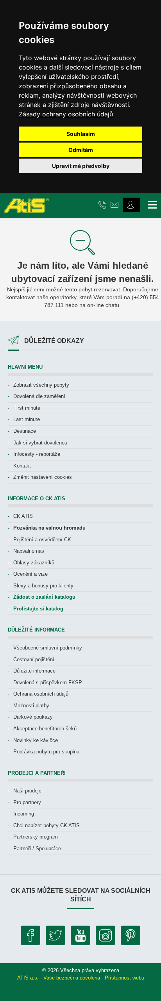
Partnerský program (35, 837)
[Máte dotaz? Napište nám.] (115, 204)
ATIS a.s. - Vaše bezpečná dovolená (58, 978)
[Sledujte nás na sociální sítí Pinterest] (130, 937)
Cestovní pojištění (33, 659)
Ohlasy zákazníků (33, 563)
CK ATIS (23, 516)
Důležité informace (34, 671)
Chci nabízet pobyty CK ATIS (46, 825)
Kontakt (22, 466)
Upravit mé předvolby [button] (80, 165)
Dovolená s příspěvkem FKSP (47, 682)
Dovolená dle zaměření (39, 396)
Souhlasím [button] (80, 133)
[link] (66, 114)
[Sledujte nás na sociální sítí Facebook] (30, 937)
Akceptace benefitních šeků (45, 729)
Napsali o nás (28, 551)
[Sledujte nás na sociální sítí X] (55, 937)
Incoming (23, 814)
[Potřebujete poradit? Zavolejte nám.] (103, 204)
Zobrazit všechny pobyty (41, 385)
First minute (26, 408)
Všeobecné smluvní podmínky (47, 648)
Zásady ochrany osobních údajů (66, 114)
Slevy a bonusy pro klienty (43, 586)
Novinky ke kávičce (35, 740)
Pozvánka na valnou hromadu (49, 528)
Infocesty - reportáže (36, 454)
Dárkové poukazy (33, 717)
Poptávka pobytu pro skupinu (46, 752)
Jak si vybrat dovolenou (40, 443)
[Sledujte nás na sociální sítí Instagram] (105, 937)
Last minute (26, 419)
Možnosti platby (31, 705)
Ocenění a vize (30, 574)
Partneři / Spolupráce (37, 848)
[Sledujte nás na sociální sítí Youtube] (80, 937)
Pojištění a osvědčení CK (42, 539)
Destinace (24, 431)
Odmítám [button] (80, 149)
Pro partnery (27, 802)
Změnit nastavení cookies (42, 477)
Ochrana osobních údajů (40, 694)
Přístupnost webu (124, 978)
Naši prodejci (28, 791)
